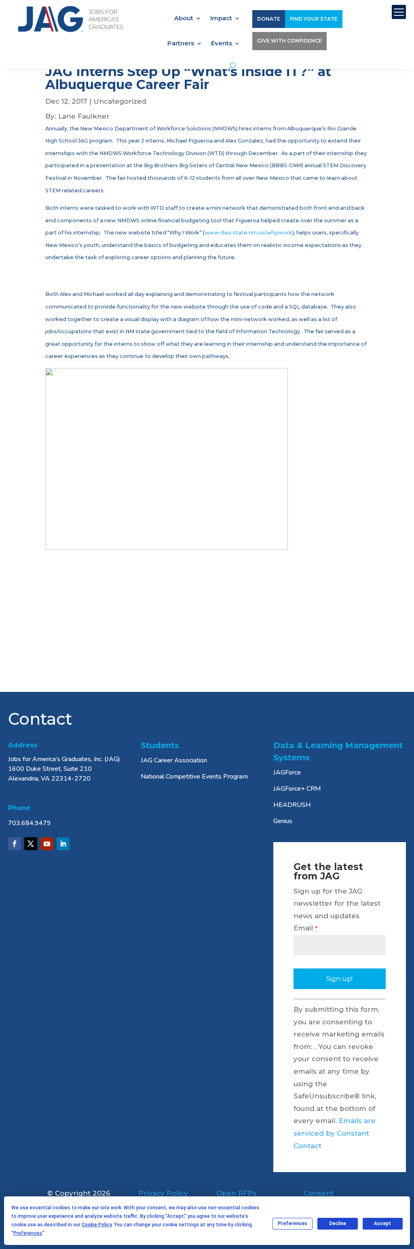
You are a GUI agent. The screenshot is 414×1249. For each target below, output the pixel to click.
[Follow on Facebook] (14, 843)
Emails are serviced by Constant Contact (335, 1133)
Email (306, 928)
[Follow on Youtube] (46, 843)
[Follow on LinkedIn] (63, 843)
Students (160, 745)
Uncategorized (119, 101)
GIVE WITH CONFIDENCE (289, 41)
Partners (180, 43)
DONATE (268, 19)
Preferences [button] (27, 1233)
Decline (337, 1223)
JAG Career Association (174, 760)
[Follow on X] (30, 843)
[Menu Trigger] (399, 12)
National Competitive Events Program (194, 776)
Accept (382, 1223)
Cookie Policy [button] (97, 1225)
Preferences (292, 1223)
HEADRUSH (292, 804)
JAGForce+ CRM (297, 788)
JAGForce (287, 772)
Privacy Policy (163, 1193)
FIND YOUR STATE (314, 19)
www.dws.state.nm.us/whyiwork (248, 233)
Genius (282, 821)
